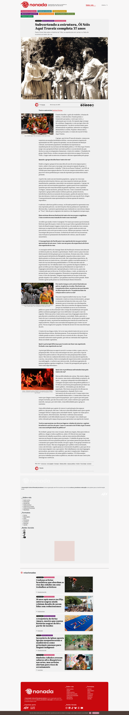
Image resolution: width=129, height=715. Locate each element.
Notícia (25, 515)
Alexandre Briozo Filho (42, 592)
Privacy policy (96, 712)
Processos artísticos (29, 11)
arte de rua (43, 463)
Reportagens (26, 516)
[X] (91, 105)
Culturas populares (46, 14)
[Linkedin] (84, 105)
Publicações (26, 501)
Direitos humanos (60, 11)
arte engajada (50, 463)
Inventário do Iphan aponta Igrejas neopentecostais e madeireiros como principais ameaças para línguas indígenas (50, 643)
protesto (89, 463)
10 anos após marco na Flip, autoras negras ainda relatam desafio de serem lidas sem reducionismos (49, 603)
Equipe (68, 690)
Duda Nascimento (41, 611)
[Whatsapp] (81, 105)
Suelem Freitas (57, 110)
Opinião (25, 525)
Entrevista (38, 21)
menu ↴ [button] (105, 5)
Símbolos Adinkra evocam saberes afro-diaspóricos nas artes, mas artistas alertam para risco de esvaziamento (49, 662)
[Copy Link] (86, 105)
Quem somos (26, 500)
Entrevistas (26, 520)
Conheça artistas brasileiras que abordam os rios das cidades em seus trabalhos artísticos (50, 583)
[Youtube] (93, 105)
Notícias (89, 689)
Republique (26, 509)
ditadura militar (63, 463)
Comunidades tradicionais (65, 14)
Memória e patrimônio (29, 14)
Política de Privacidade (29, 508)
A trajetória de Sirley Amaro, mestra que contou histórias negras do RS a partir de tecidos (49, 622)
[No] (127, 713)
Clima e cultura (27, 16)
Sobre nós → (91, 5)
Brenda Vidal (40, 630)
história (78, 463)
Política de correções (28, 506)
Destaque (56, 463)
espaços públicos (71, 463)
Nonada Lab (26, 503)
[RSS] (88, 105)
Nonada (43, 104)
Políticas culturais (44, 11)
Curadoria (25, 521)
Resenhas (25, 523)
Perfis (24, 518)
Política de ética (27, 505)
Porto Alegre (83, 463)
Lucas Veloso (40, 670)
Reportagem (40, 577)
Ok (90, 712)
